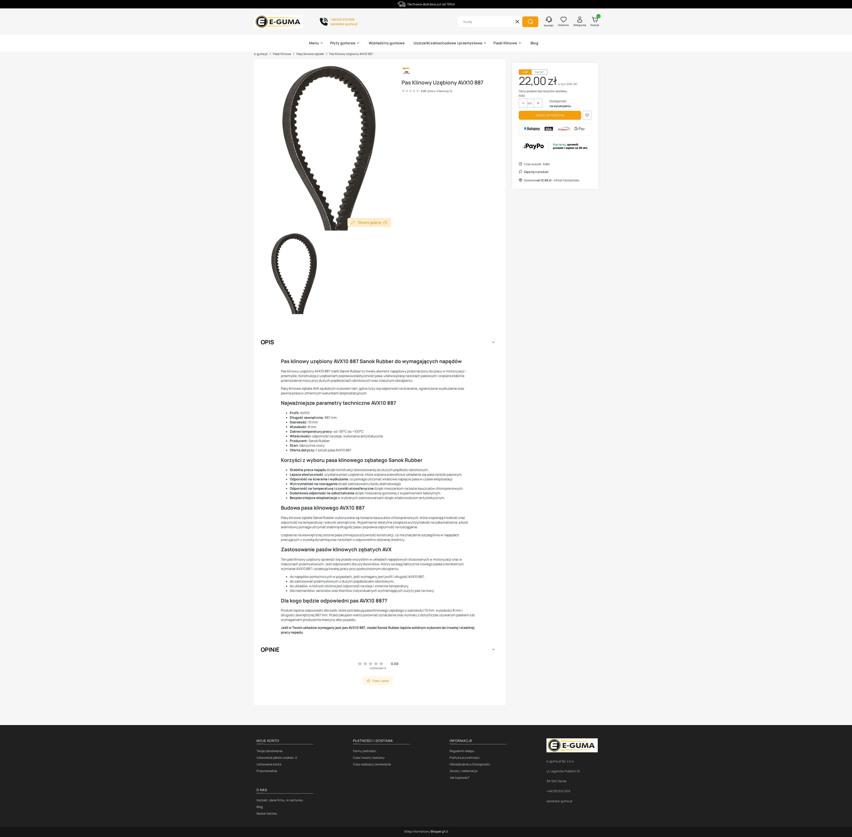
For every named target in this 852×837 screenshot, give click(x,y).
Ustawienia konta (268, 764)
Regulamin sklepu (462, 751)
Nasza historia (266, 813)
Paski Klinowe (282, 54)
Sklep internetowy (424, 831)
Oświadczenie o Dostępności (470, 764)
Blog (259, 807)
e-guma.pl (261, 54)
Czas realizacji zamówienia (372, 764)
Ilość (522, 96)
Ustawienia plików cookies (275, 757)
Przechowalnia (266, 771)
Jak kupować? (459, 777)
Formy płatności (364, 751)
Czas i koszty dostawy (369, 757)
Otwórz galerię (372, 222)
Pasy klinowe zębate (310, 54)
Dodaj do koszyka (550, 115)
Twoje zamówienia (269, 751)
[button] (530, 21)
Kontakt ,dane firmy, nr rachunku (279, 800)
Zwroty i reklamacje (463, 771)
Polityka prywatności (464, 757)
